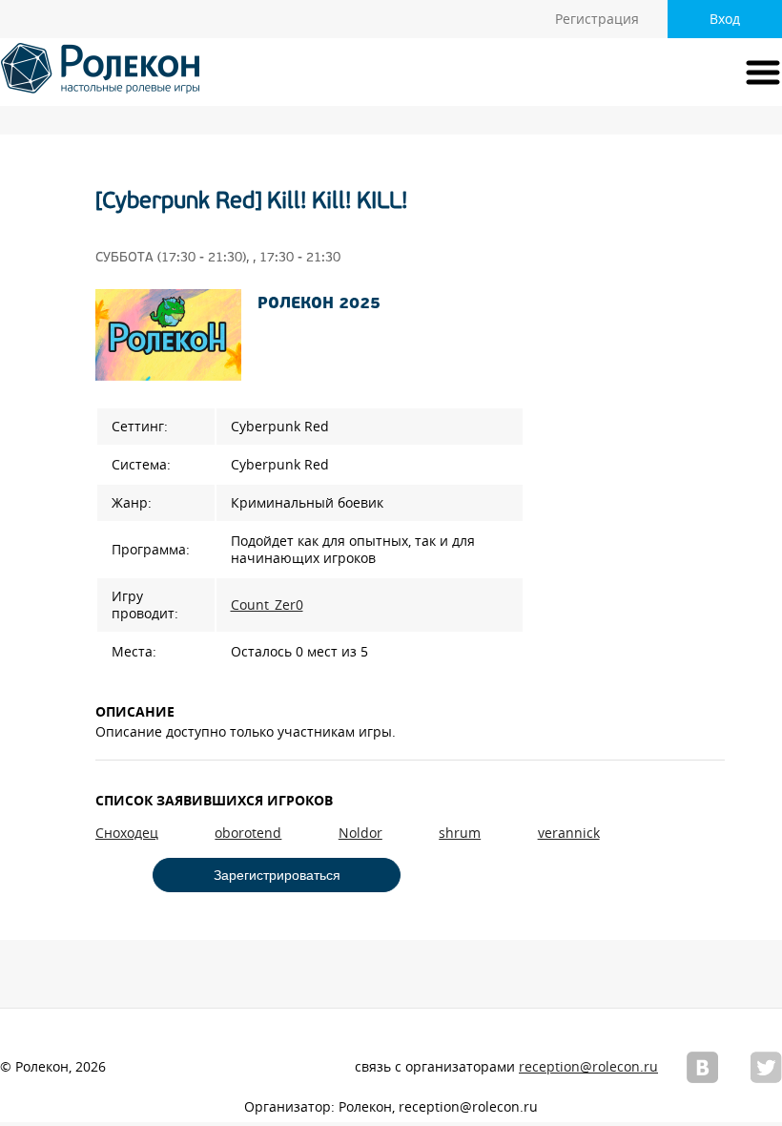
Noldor (360, 833)
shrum (460, 833)
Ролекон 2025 (319, 304)
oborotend (248, 833)
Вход (725, 19)
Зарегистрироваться (277, 875)
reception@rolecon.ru (588, 1066)
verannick (569, 833)
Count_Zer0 (267, 605)
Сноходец (126, 833)
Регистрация (597, 19)
